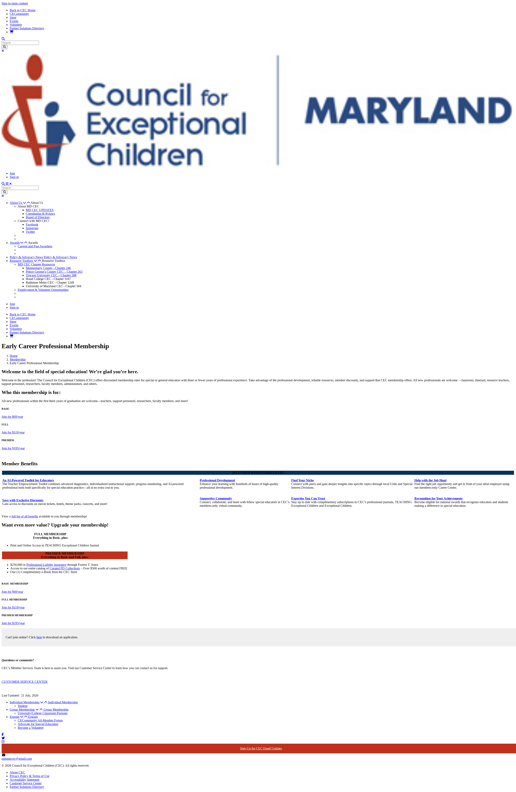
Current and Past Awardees (35, 246)
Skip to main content (15, 3)
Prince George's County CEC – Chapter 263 (54, 271)
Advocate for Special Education (38, 724)
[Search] (4, 47)
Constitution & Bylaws (40, 213)
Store (13, 17)
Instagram (32, 228)
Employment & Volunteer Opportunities (43, 289)
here (39, 637)
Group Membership (56, 709)
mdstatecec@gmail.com (17, 758)
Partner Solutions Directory (27, 28)
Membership (18, 359)
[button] (20, 202)
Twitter (30, 231)
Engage (33, 716)
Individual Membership (63, 702)
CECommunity (19, 14)
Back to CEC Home (22, 10)
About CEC (17, 772)
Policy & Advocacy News (26, 257)
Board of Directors (38, 217)
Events (14, 21)
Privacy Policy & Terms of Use (29, 776)
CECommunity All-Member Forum (40, 720)
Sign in (14, 177)
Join (12, 173)
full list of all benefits (24, 516)
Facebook (32, 224)
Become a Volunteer (31, 727)
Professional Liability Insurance (46, 564)
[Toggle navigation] (9, 184)
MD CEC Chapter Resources (36, 264)
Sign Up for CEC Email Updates (261, 748)
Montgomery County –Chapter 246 (48, 268)
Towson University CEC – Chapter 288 (51, 275)
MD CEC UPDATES (40, 210)
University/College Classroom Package (43, 713)
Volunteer (16, 24)
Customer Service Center (26, 783)
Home (14, 356)
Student (22, 706)
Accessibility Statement (24, 779)
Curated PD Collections (65, 568)
